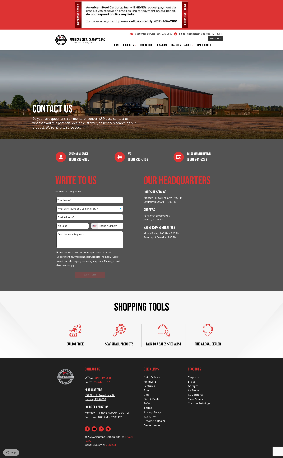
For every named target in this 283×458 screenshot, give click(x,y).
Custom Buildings (199, 403)
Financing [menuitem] (162, 45)
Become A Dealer (154, 421)
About (148, 390)
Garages (193, 386)
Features (149, 386)
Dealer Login (152, 425)
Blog (146, 394)
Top (276, 451)
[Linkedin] (108, 428)
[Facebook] (87, 428)
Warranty (150, 416)
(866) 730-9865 (164, 33)
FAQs (147, 403)
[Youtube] (94, 428)
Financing (150, 381)
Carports (193, 377)
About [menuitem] (187, 45)
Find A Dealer (152, 399)
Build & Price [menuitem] (147, 45)
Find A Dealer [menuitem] (204, 45)
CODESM (111, 445)
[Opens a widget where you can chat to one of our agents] (11, 453)
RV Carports (195, 394)
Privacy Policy (152, 412)
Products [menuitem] (128, 45)
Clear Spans (195, 399)
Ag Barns (193, 390)
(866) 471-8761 (214, 33)
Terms (148, 408)
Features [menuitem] (176, 45)
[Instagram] (101, 428)
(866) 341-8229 (197, 159)
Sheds (191, 381)
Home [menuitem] (117, 45)
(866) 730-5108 (138, 159)
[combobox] (94, 226)
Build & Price (152, 377)
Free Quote (215, 38)
